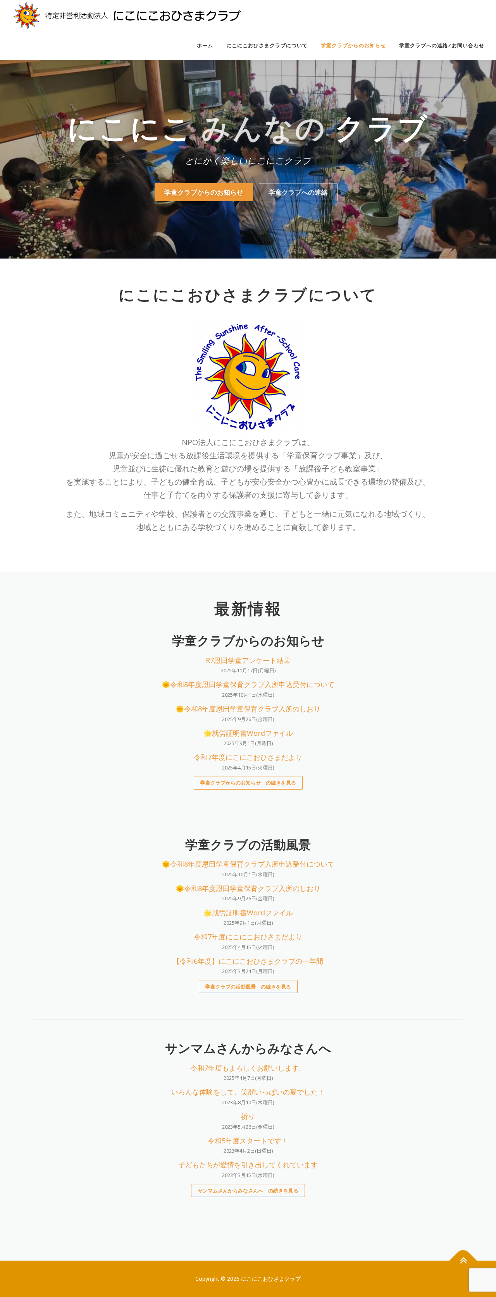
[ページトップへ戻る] (463, 1261)
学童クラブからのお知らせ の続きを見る (248, 782)
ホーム (205, 45)
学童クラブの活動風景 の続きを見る (248, 986)
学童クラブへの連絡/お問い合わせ (441, 45)
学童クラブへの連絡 (298, 192)
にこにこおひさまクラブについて (267, 45)
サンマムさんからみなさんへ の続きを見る (248, 1190)
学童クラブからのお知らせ (353, 45)
